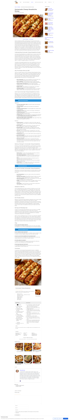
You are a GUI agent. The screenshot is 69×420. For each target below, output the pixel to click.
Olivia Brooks (22, 12)
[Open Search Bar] (53, 2)
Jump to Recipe (25, 39)
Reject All (60, 418)
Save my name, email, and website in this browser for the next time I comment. (27, 412)
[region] (34, 418)
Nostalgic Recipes (18, 386)
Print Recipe (31, 39)
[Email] (20, 381)
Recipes (17, 384)
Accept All (65, 418)
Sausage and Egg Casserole (20, 385)
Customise (55, 418)
